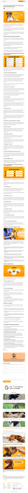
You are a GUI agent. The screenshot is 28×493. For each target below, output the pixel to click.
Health (7, 4)
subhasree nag (7, 8)
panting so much (9, 68)
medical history (18, 243)
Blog (4, 488)
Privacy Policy (9, 487)
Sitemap (9, 488)
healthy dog (10, 39)
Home (4, 4)
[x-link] (5, 350)
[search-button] (24, 1)
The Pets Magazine (15, 491)
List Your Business (21, 1)
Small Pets (5, 487)
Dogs (5, 4)
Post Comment (6, 381)
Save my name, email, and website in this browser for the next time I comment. (13, 379)
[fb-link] (4, 350)
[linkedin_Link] (5, 479)
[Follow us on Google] (14, 387)
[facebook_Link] (3, 479)
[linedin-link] (7, 350)
